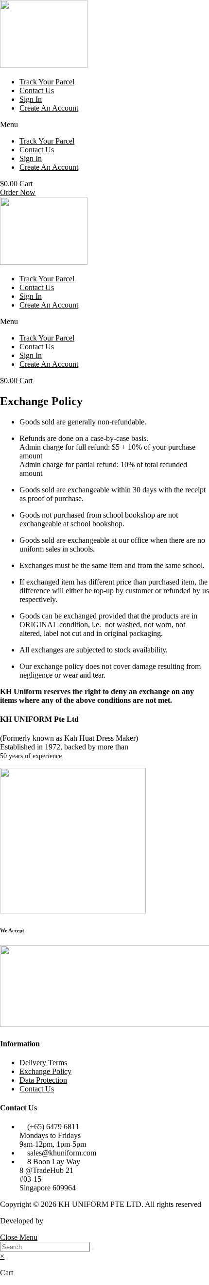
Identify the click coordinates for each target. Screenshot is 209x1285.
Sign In (30, 99)
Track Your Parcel (46, 82)
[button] (104, 124)
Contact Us (36, 90)
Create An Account (48, 108)
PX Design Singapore (78, 1221)
